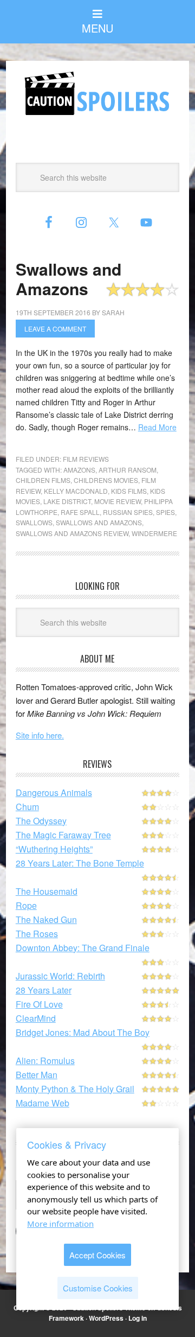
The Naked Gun (46, 919)
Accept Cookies (97, 1254)
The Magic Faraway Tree (63, 835)
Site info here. (40, 735)
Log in (137, 1318)
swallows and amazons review (72, 533)
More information (60, 1223)
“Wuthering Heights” (54, 849)
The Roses (37, 933)
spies (165, 512)
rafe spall (80, 512)
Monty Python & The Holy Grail (75, 1089)
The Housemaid (46, 891)
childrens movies (106, 480)
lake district (67, 501)
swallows (34, 522)
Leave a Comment (55, 328)
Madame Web (42, 1103)
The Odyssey (41, 820)
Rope (26, 905)
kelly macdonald (76, 490)
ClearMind (36, 1018)
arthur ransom (128, 469)
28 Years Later (44, 990)
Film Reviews (86, 458)
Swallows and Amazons (68, 278)
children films (43, 480)
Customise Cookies (98, 1288)
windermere (154, 533)
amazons (79, 469)
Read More (157, 427)
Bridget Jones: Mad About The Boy (83, 1032)
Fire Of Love (39, 1004)
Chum (27, 806)
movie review (117, 501)
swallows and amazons (99, 522)
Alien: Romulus (45, 1060)
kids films (129, 490)
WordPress (106, 1318)
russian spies (128, 512)
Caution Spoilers (97, 93)
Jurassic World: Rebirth (60, 976)
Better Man (36, 1074)
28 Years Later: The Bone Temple (80, 863)
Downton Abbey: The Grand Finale (83, 947)
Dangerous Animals (54, 792)
